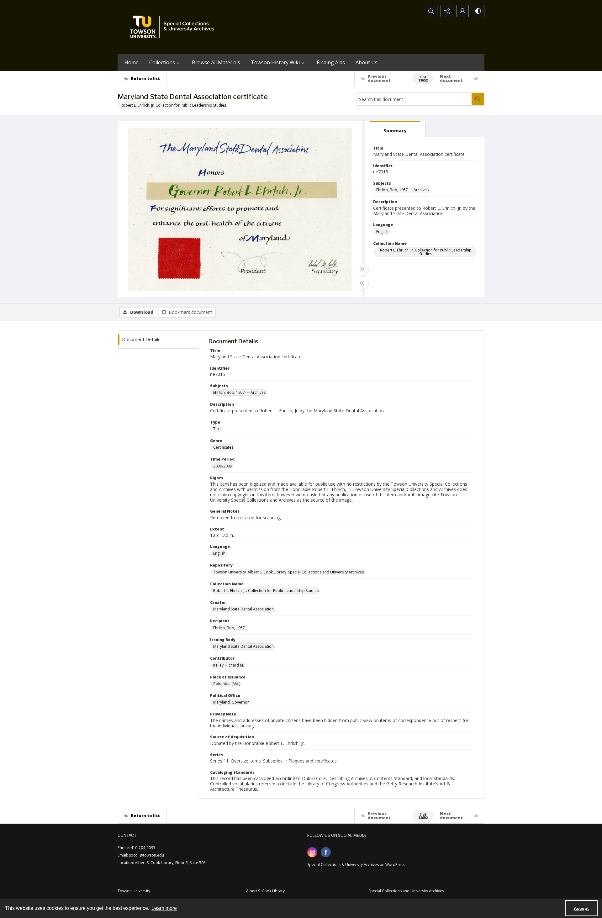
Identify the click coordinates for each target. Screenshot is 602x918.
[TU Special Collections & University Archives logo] (174, 27)
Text (217, 428)
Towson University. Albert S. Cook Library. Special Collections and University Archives (288, 572)
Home (131, 62)
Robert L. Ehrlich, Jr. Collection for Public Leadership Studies (173, 105)
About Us (367, 62)
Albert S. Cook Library (265, 891)
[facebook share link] (326, 852)
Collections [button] (162, 62)
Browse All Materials (216, 62)
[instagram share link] (312, 852)
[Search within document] (478, 99)
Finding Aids (331, 62)
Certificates (223, 447)
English (382, 231)
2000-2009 (222, 466)
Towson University (134, 891)
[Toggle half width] (362, 283)
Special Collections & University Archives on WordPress (356, 864)
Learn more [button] (164, 908)
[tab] (395, 129)
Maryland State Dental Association (243, 609)
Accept (581, 908)
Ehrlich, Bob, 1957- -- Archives (402, 190)
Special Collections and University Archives (406, 891)
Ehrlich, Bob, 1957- (229, 627)
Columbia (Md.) (226, 683)
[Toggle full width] (362, 269)
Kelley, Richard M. (228, 665)
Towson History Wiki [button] (275, 62)
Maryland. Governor (231, 702)
